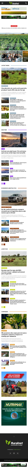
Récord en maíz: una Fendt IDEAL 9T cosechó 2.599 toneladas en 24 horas (18, 347)
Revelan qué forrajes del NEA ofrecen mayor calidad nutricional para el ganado (13, 272)
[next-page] (4, 183)
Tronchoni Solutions (20, 460)
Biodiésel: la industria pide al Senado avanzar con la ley (17, 223)
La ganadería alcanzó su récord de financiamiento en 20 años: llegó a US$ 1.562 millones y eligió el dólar (18, 293)
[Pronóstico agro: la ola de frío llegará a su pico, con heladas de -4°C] (5, 170)
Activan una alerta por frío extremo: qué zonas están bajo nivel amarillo (13, 152)
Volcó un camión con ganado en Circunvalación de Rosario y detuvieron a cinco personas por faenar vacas (18, 302)
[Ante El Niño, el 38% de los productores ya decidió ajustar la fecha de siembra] (5, 100)
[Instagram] (14, 453)
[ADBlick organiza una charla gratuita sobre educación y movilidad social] (11, 56)
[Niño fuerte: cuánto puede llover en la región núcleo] (5, 178)
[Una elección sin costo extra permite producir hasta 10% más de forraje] (14, 76)
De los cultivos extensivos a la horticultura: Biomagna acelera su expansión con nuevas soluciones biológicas (18, 355)
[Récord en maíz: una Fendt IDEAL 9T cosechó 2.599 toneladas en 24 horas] (5, 346)
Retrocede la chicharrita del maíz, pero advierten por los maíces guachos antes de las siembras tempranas (17, 116)
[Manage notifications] (2, 464)
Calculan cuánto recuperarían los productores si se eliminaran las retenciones (18, 239)
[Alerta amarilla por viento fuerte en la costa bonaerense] (5, 163)
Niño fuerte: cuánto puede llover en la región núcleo (18, 178)
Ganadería (4, 268)
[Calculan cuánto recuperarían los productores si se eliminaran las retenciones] (5, 239)
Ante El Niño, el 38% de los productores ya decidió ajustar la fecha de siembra (18, 101)
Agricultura (4, 42)
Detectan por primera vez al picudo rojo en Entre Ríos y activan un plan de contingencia (18, 124)
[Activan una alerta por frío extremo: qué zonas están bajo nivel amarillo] (14, 139)
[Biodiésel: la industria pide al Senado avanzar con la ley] (5, 223)
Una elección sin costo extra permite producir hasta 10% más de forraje (14, 89)
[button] (2, 3)
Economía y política (6, 207)
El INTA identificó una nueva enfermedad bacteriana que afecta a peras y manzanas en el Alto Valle (18, 108)
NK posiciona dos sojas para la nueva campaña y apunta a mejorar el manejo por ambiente (14, 334)
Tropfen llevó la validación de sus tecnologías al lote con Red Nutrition (18, 363)
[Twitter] (17, 453)
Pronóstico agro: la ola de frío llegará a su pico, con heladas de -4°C (18, 171)
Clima (3, 148)
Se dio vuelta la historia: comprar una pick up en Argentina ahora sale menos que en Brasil (13, 211)
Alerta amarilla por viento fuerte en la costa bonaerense (18, 163)
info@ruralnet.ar (17, 449)
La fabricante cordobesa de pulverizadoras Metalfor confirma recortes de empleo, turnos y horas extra (18, 231)
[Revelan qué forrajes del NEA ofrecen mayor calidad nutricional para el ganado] (14, 258)
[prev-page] (2, 183)
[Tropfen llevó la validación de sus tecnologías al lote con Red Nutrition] (5, 362)
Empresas (4, 330)
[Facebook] (10, 453)
